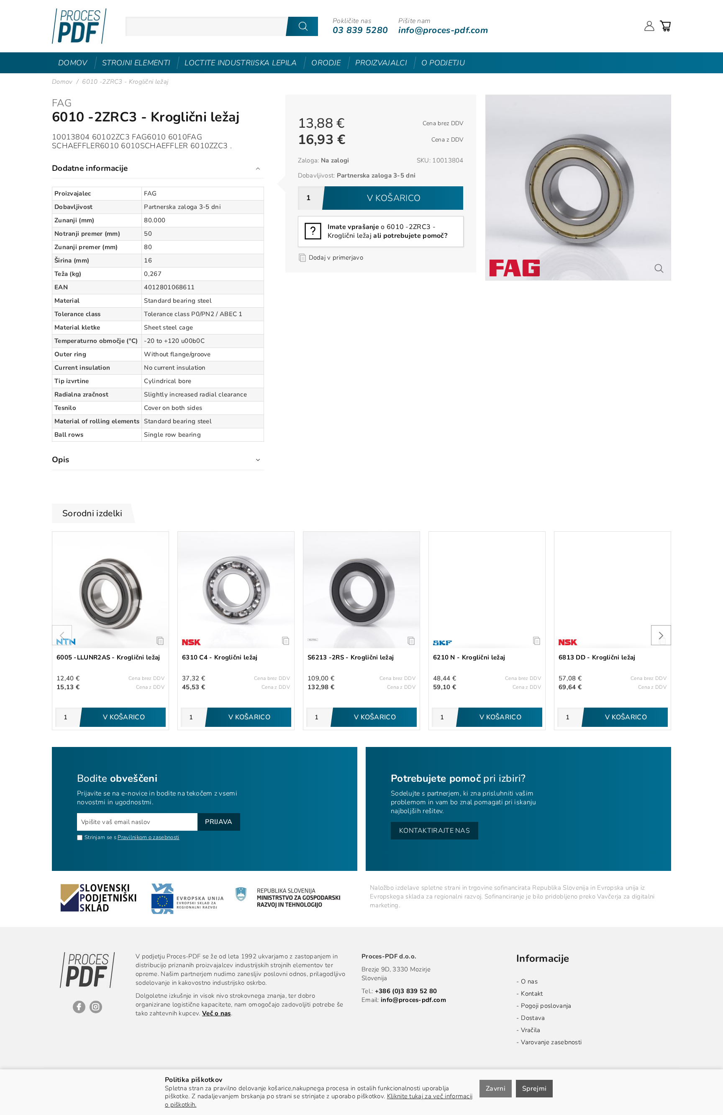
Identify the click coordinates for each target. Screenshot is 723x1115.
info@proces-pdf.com (443, 30)
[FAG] (515, 268)
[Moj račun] (649, 26)
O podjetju (443, 63)
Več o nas (216, 1013)
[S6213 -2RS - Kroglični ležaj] (361, 590)
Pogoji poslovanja (546, 1006)
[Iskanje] (303, 26)
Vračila (530, 1030)
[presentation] (62, 635)
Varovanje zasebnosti (551, 1042)
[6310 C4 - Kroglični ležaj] (236, 590)
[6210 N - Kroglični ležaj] (487, 590)
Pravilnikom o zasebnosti (148, 837)
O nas (529, 981)
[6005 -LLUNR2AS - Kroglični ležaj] (110, 590)
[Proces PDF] (79, 26)
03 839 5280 (360, 30)
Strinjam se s (100, 837)
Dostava (533, 1018)
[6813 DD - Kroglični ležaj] (612, 590)
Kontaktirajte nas (434, 830)
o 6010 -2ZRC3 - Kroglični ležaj (387, 231)
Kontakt (532, 993)
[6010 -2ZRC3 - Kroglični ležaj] (578, 99)
